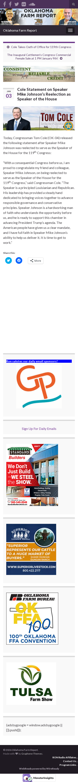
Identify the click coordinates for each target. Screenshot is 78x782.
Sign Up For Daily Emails (39, 428)
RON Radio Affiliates (64, 757)
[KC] (10, 3)
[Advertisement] (39, 309)
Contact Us (69, 761)
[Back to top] (68, 772)
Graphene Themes (31, 753)
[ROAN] (4, 3)
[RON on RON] (16, 3)
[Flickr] (24, 3)
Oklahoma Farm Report (20, 30)
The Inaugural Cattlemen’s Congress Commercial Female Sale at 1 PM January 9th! (39, 56)
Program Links (67, 764)
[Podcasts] (32, 3)
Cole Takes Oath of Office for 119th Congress (41, 47)
